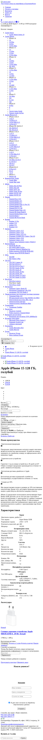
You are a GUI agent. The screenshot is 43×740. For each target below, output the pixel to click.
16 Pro (11, 44)
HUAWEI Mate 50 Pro (17, 247)
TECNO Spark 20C (15, 273)
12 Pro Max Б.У (14, 147)
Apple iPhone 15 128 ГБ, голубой (16, 352)
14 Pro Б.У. (13, 124)
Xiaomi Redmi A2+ (15, 203)
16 (10, 40)
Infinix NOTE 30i (15, 193)
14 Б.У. (11, 118)
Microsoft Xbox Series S (17, 320)
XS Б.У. (11, 165)
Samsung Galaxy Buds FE (18, 288)
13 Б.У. (11, 133)
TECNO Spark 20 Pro (16, 272)
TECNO (8, 260)
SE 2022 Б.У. (13, 130)
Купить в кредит (7, 422)
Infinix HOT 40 (14, 189)
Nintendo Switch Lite (16, 322)
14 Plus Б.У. (13, 120)
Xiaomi (7, 197)
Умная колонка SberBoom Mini (20, 303)
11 (10, 92)
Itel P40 (11, 257)
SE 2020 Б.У (13, 128)
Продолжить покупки (8, 662)
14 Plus (11, 61)
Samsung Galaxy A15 (16, 231)
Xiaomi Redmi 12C (15, 201)
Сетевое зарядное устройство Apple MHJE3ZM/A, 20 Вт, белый (17, 632)
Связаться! (5, 428)
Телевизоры (9, 305)
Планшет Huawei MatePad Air (19, 249)
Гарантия (8, 16)
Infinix (7, 184)
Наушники (9, 287)
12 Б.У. (11, 143)
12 (10, 83)
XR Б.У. (12, 163)
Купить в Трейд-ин (7, 436)
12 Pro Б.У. (13, 148)
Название (21, 683)
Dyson (7, 331)
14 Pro (11, 62)
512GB (7, 384)
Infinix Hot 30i (14, 188)
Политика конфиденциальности (12, 724)
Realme (7, 219)
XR (10, 102)
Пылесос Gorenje (15, 311)
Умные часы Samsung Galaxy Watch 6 (22, 242)
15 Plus (11, 51)
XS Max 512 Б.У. (15, 160)
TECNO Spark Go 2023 (17, 275)
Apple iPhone (9, 36)
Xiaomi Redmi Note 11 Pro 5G (19, 204)
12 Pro (11, 81)
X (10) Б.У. (13, 161)
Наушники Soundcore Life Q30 (20, 290)
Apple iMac (13, 180)
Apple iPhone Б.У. (11, 115)
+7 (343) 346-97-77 (8, 22)
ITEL (7, 255)
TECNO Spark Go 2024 (17, 277)
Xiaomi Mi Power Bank (17, 217)
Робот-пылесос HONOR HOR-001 (21, 251)
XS (10, 98)
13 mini (11, 76)
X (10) (11, 100)
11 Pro (11, 90)
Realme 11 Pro (14, 221)
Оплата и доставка (11, 9)
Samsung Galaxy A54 (16, 240)
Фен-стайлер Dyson (16, 335)
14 (10, 59)
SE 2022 (12, 66)
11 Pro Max (13, 89)
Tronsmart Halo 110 (15, 296)
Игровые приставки (12, 318)
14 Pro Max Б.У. (14, 122)
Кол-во (3, 402)
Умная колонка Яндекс (17, 301)
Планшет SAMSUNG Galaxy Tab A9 (22, 236)
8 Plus (11, 105)
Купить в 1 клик (15, 643)
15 (10, 49)
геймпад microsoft (15, 324)
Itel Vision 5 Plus (14, 259)
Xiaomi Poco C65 (15, 199)
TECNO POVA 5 (15, 264)
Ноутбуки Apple (15, 285)
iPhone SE (12, 176)
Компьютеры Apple (12, 178)
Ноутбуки (8, 279)
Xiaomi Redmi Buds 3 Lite (18, 214)
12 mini (11, 85)
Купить (23, 738)
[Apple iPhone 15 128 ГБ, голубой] (17, 361)
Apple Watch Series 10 (16, 34)
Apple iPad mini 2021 (16, 328)
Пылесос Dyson (14, 333)
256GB (7, 382)
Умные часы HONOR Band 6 (19, 253)
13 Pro (11, 74)
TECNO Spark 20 (15, 270)
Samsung (8, 229)
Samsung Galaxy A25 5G (17, 234)
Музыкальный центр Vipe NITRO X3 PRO (24, 298)
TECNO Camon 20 (15, 262)
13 (10, 72)
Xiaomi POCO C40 (15, 208)
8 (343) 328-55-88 (8, 715)
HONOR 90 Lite (14, 245)
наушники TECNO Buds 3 (18, 292)
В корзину (5, 405)
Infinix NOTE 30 (15, 195)
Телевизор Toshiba (15, 307)
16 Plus (11, 42)
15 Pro (11, 53)
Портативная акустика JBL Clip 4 (21, 300)
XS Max (12, 96)
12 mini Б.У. (13, 145)
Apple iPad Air (14, 329)
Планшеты (9, 326)
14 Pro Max (13, 64)
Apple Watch (9, 33)
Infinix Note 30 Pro (15, 191)
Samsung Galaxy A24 (16, 232)
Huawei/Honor (10, 244)
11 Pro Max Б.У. (14, 154)
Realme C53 (13, 227)
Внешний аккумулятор (13, 315)
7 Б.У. (11, 173)
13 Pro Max (13, 70)
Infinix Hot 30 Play (15, 186)
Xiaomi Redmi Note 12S (17, 210)
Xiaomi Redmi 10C (15, 206)
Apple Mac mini (14, 182)
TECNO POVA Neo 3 (16, 266)
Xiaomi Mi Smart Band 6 (17, 212)
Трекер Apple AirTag (16, 113)
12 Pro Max (13, 79)
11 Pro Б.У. (12, 156)
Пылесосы (8, 309)
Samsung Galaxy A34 (16, 238)
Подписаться (6, 655)
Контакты (8, 11)
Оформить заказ (22, 662)
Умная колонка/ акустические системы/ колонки (22, 294)
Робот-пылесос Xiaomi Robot (19, 313)
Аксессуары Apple (15, 111)
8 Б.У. (11, 171)
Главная (8, 7)
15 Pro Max (13, 55)
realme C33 (13, 223)
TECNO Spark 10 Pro (16, 268)
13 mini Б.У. (13, 135)
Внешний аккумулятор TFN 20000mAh (23, 316)
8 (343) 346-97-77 (8, 716)
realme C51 (13, 225)
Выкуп (7, 14)
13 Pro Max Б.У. (14, 137)
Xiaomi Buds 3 (14, 216)
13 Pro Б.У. (13, 139)
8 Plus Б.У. (12, 169)
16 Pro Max (13, 46)
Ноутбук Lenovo (15, 281)
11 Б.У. (11, 152)
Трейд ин (8, 13)
